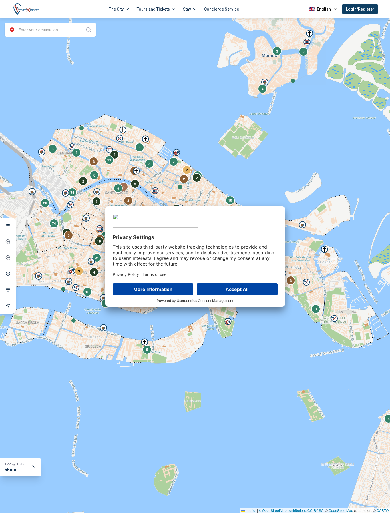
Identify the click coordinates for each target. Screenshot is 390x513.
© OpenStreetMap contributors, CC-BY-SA (291, 510)
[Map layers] (8, 273)
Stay (187, 9)
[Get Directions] (8, 305)
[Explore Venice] (8, 225)
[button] (81, 128)
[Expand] (33, 467)
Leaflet (250, 510)
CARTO (383, 510)
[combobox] (50, 30)
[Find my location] (8, 289)
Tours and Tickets (153, 9)
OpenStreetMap (341, 510)
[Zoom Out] (8, 257)
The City (116, 9)
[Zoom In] (8, 241)
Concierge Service (221, 9)
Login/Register (360, 9)
